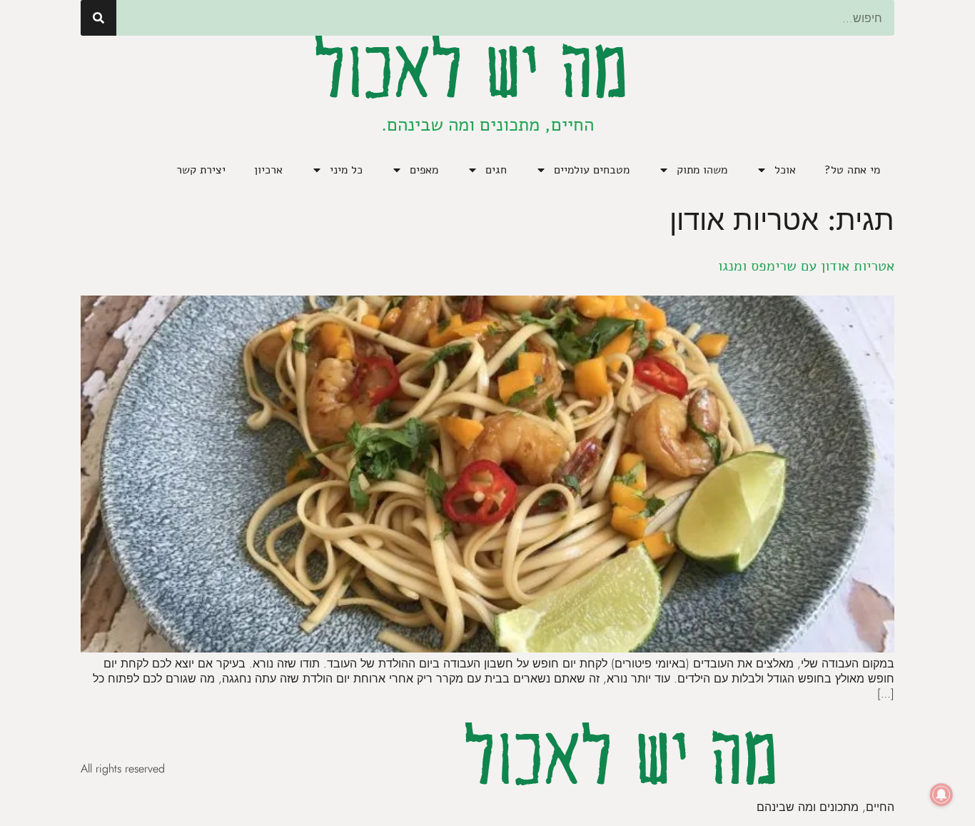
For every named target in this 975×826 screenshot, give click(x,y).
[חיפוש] (98, 18)
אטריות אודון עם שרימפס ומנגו (806, 266)
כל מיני (346, 170)
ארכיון (268, 170)
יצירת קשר (201, 170)
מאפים (424, 170)
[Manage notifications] (941, 794)
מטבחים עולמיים (592, 170)
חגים (496, 170)
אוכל (785, 170)
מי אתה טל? (852, 170)
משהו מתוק (702, 170)
